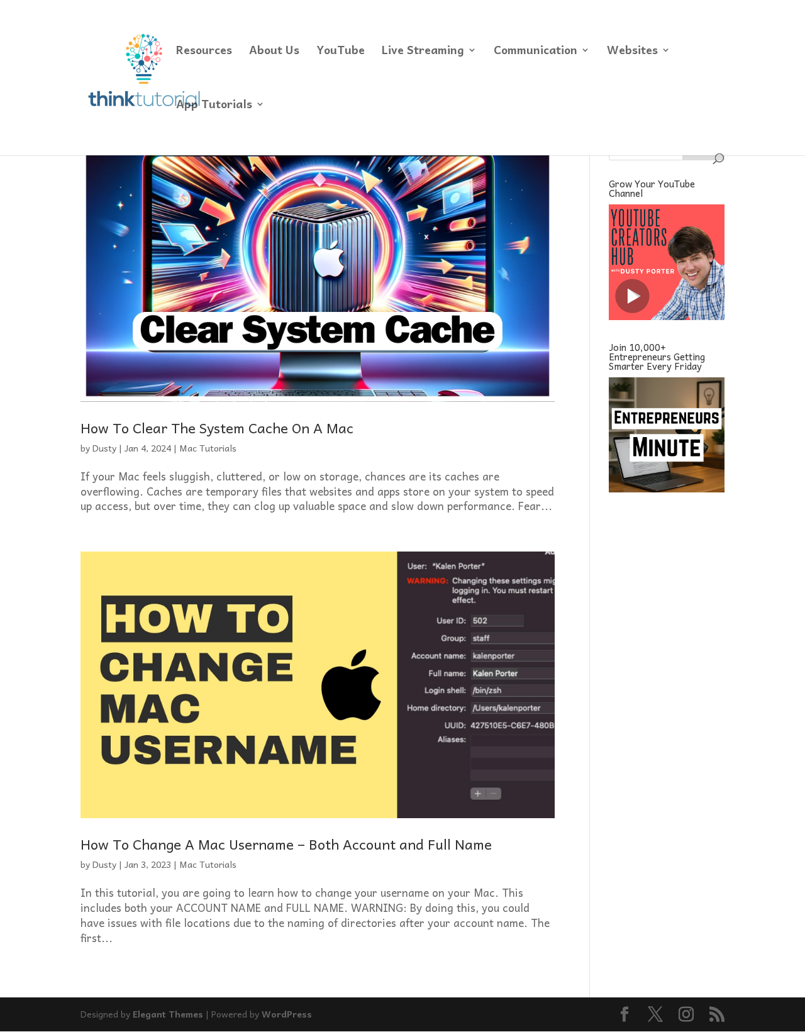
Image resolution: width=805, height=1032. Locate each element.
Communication (535, 51)
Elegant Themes (168, 1014)
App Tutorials (214, 106)
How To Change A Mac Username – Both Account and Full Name (286, 844)
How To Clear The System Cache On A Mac (216, 427)
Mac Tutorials (207, 448)
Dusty (104, 448)
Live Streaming (423, 51)
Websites (632, 51)
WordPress (287, 1014)
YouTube (340, 51)
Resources (204, 51)
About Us (274, 51)
